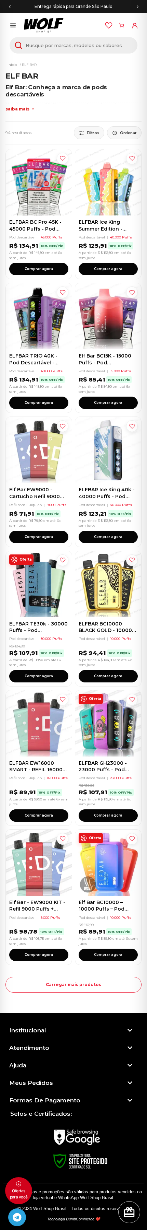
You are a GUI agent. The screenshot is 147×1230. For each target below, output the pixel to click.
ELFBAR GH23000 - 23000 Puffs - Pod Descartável (103, 770)
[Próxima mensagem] (137, 6)
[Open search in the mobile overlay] (73, 45)
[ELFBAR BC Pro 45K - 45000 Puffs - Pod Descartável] (39, 182)
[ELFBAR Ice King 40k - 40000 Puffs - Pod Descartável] (108, 450)
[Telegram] (17, 1217)
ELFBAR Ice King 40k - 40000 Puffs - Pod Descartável (107, 496)
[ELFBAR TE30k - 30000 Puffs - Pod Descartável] (39, 584)
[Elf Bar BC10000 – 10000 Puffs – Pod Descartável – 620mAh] (108, 863)
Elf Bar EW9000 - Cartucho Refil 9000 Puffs (34, 496)
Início (12, 64)
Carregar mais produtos (73, 984)
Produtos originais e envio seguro (73, 6)
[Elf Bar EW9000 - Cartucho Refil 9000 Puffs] (39, 450)
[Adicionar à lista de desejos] (62, 158)
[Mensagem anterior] (9, 6)
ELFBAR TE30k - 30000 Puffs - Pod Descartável (38, 630)
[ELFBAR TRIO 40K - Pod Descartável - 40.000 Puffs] (39, 316)
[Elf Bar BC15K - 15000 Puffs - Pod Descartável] (108, 316)
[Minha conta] (135, 25)
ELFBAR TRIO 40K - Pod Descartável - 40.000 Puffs (33, 362)
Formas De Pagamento (44, 1100)
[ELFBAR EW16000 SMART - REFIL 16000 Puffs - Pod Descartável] (39, 723)
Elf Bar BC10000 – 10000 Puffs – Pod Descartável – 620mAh (107, 909)
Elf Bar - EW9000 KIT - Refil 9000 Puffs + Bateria (37, 909)
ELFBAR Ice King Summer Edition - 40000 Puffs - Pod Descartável (102, 232)
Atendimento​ (29, 1047)
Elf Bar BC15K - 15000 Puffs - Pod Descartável (105, 362)
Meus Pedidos (31, 1082)
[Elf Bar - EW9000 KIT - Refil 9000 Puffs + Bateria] (39, 863)
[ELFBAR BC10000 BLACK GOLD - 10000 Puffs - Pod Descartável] (108, 584)
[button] (71, 1030)
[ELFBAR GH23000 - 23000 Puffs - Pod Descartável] (108, 723)
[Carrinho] (122, 25)
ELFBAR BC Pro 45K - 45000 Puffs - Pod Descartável (35, 228)
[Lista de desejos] (109, 25)
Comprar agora (39, 269)
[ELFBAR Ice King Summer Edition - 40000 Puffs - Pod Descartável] (108, 182)
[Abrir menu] (13, 25)
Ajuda (17, 1065)
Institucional (27, 1030)
